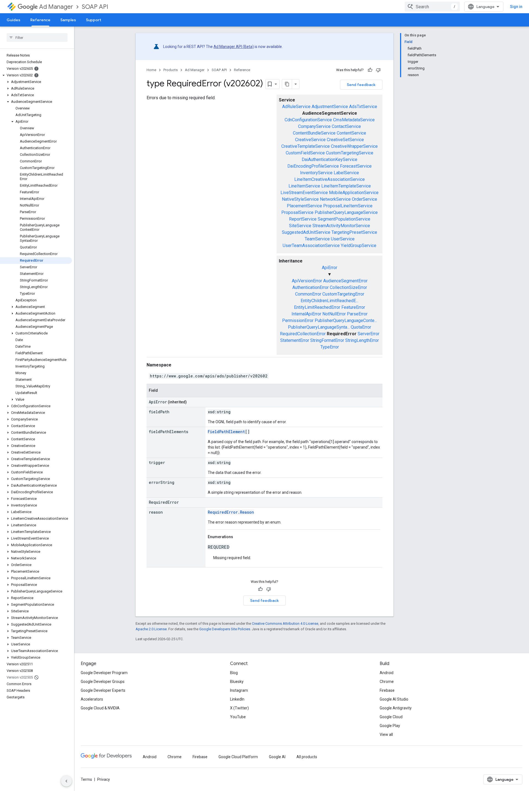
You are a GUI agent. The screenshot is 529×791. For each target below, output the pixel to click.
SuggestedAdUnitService (306, 232)
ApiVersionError (307, 280)
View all (386, 734)
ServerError (368, 333)
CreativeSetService (345, 139)
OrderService (364, 199)
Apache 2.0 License (151, 629)
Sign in (516, 6)
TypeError (329, 347)
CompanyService (314, 126)
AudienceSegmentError (345, 280)
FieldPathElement (226, 431)
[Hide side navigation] (66, 781)
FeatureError (353, 307)
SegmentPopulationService (344, 219)
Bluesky (237, 681)
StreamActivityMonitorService (341, 225)
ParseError (357, 314)
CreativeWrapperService (354, 146)
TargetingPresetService (354, 232)
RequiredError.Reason (231, 512)
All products (306, 757)
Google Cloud (391, 717)
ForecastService (356, 166)
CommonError (308, 294)
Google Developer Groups (103, 681)
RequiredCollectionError (303, 333)
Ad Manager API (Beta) (234, 46)
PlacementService (304, 205)
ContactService (346, 126)
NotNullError (334, 314)
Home (151, 70)
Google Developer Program (104, 673)
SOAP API (95, 6)
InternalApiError (306, 314)
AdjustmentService (330, 106)
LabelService (346, 172)
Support (93, 19)
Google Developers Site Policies (224, 629)
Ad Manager (56, 6)
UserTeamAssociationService (311, 245)
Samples (68, 19)
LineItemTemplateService (346, 186)
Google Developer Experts (103, 690)
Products (170, 70)
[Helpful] (370, 70)
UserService (343, 239)
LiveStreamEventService (304, 192)
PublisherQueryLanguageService (346, 212)
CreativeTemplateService (305, 146)
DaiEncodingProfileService (313, 166)
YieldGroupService (358, 245)
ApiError (329, 267)
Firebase (387, 690)
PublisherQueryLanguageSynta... (319, 327)
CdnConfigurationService (308, 119)
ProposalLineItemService (348, 205)
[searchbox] (37, 37)
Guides (13, 19)
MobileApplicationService (354, 192)
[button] (36, 75)
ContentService (351, 133)
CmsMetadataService (354, 119)
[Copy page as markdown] (287, 84)
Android (386, 673)
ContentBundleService (314, 133)
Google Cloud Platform (238, 757)
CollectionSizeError (348, 287)
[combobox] (432, 7)
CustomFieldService (305, 152)
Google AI (277, 757)
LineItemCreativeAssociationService (329, 179)
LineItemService (304, 186)
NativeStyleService (300, 199)
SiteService (300, 225)
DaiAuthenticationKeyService (329, 159)
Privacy (103, 779)
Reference (40, 19)
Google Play (390, 725)
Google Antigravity (396, 708)
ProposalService (297, 212)
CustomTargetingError (343, 294)
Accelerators (92, 699)
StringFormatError (327, 340)
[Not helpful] (378, 70)
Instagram (239, 690)
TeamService (317, 239)
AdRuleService (296, 106)
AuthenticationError (310, 287)
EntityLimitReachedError (317, 307)
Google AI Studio (394, 699)
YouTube (238, 717)
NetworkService (335, 199)
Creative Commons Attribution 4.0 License (285, 623)
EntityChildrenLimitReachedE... (329, 300)
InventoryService (316, 172)
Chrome (387, 681)
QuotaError (361, 327)
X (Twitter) (239, 708)
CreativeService (310, 139)
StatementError (294, 340)
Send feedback (361, 84)
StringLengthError (362, 340)
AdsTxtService (363, 106)
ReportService (303, 219)
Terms (86, 779)
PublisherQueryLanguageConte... (346, 320)
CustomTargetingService (349, 152)
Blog (234, 673)
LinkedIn (237, 699)
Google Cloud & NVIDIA (100, 708)
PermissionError (298, 320)
